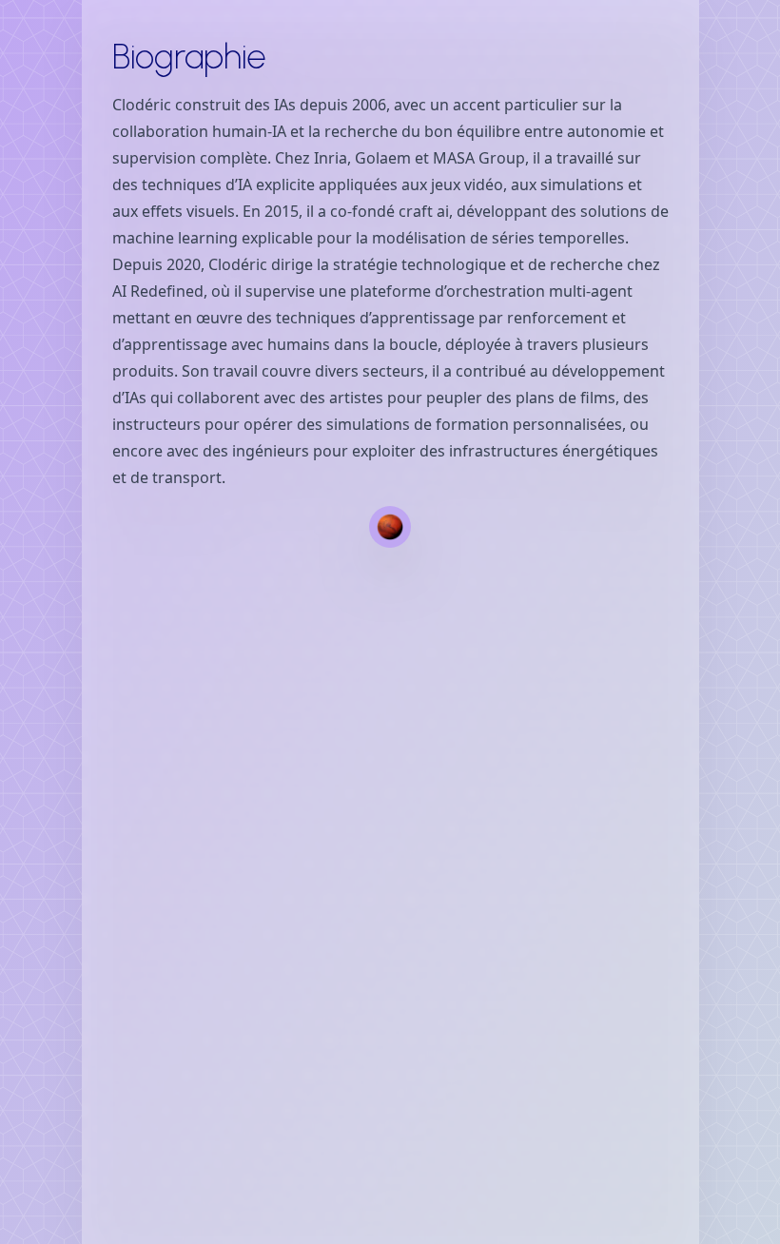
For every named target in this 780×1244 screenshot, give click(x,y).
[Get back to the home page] (390, 527)
